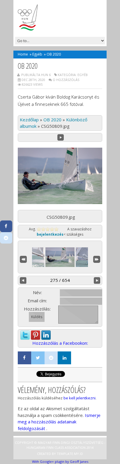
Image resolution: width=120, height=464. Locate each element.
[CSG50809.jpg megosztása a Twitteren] (25, 334)
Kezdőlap (29, 120)
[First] (23, 258)
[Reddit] (51, 357)
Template (65, 453)
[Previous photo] (23, 280)
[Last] (96, 258)
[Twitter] (38, 357)
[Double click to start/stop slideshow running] (60, 257)
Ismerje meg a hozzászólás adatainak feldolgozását (59, 421)
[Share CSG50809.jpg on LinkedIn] (46, 334)
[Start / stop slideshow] (60, 137)
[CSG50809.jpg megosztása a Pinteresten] (35, 334)
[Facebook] (24, 357)
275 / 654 (60, 280)
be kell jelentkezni (79, 398)
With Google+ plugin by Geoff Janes (60, 461)
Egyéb (37, 54)
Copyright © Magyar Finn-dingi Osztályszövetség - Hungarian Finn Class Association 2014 (60, 445)
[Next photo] (97, 280)
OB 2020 (52, 120)
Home (23, 54)
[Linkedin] (64, 357)
